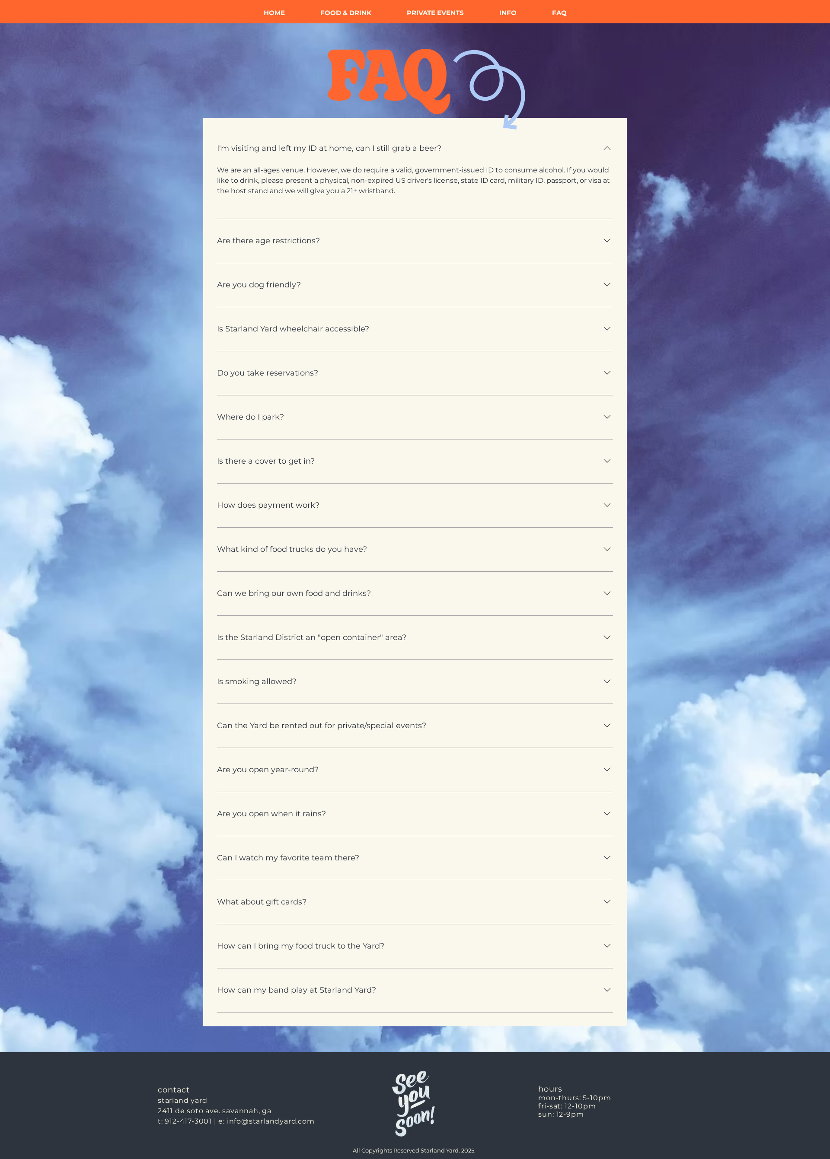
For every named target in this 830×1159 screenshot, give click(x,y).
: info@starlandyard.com (268, 1121)
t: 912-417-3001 (185, 1121)
